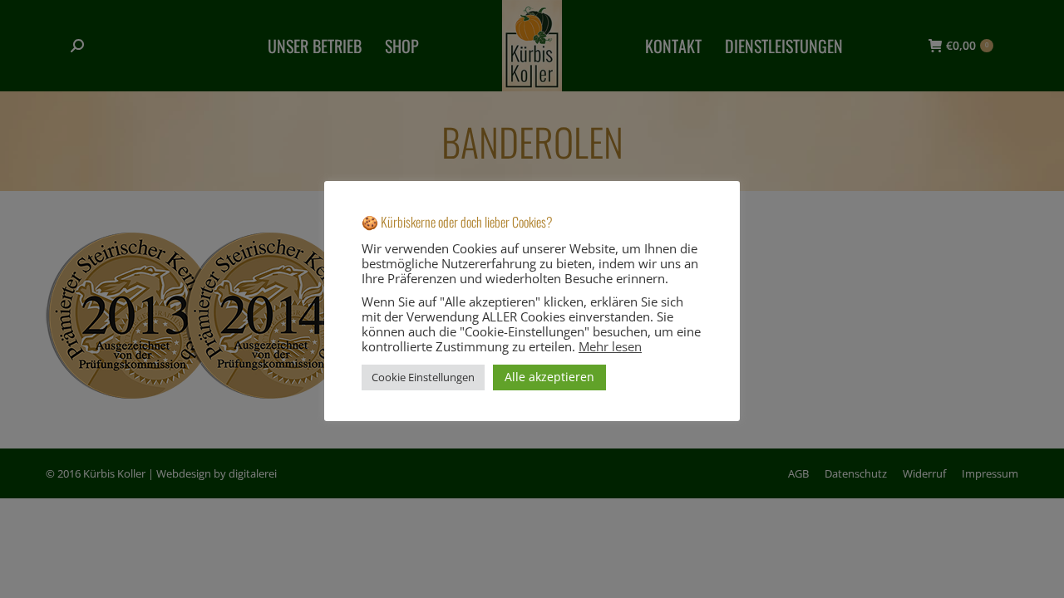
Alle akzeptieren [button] (549, 377)
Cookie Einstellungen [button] (423, 377)
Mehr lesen (610, 346)
